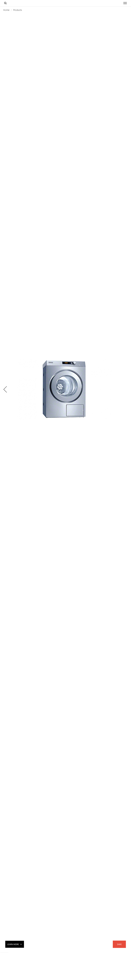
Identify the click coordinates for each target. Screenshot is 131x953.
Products (17, 10)
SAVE (119, 944)
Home (6, 10)
